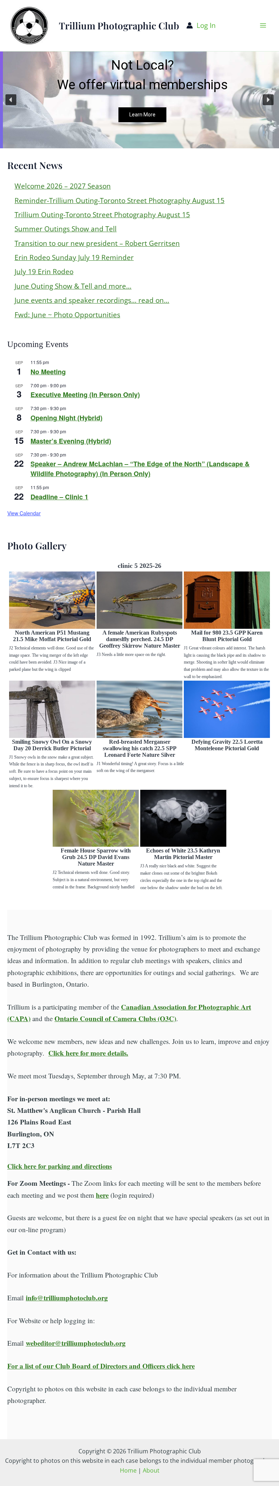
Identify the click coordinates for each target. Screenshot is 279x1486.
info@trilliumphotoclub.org (67, 1298)
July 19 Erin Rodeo (44, 271)
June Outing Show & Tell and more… (73, 286)
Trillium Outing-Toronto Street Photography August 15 (102, 214)
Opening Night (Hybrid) (66, 417)
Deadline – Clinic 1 (59, 496)
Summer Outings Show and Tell (66, 229)
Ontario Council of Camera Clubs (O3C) (115, 1018)
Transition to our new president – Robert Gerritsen (97, 243)
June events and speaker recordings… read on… (92, 300)
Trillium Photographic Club (119, 25)
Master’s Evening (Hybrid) (71, 441)
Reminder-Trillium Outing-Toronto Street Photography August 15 (120, 200)
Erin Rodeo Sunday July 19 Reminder (74, 257)
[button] (10, 99)
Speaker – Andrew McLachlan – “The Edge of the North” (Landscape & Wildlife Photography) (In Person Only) (140, 468)
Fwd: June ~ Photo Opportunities (67, 314)
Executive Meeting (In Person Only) (85, 394)
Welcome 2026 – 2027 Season (63, 186)
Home (128, 1470)
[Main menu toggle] (263, 25)
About (151, 1470)
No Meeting (48, 371)
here (102, 1195)
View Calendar (24, 513)
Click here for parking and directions (59, 1166)
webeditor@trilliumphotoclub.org (76, 1343)
